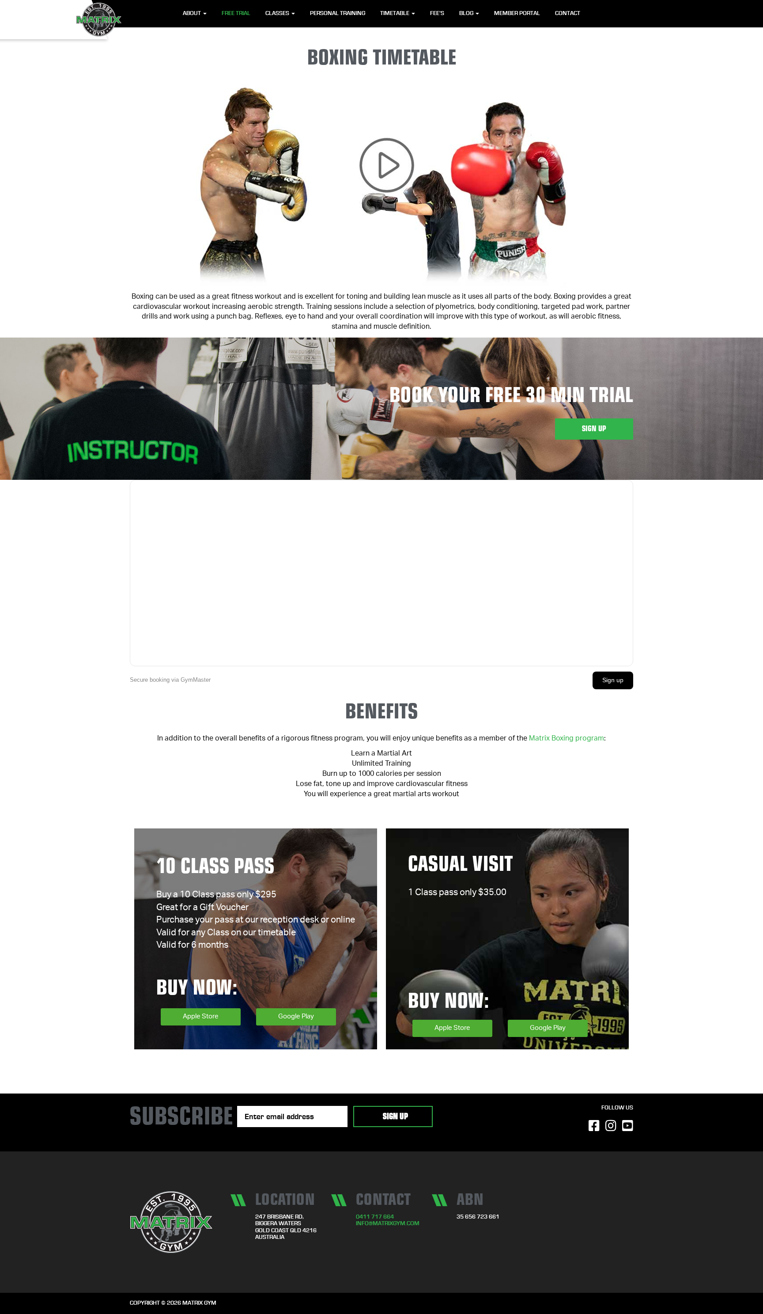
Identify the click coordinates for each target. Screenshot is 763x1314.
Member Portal (517, 13)
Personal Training (337, 13)
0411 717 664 (375, 1217)
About (192, 13)
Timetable (395, 13)
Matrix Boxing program (566, 739)
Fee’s (437, 13)
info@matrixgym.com (387, 1223)
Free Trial (236, 13)
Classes (278, 13)
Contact (567, 13)
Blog (467, 13)
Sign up (612, 680)
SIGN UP (594, 428)
